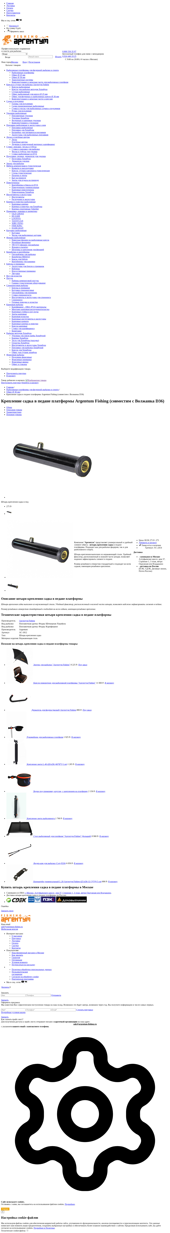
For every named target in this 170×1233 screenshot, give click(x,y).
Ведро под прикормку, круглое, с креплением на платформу (60, 791)
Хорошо (5, 1209)
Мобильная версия (9, 929)
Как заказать (17, 955)
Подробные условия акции (13, 1012)
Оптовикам (17, 960)
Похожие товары (14, 414)
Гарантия (16, 957)
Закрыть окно (7, 911)
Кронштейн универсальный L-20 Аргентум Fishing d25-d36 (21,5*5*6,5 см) (67, 881)
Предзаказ (16, 938)
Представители (13, 13)
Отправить (56, 995)
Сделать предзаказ (84, 1010)
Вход (25, 62)
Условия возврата (19, 962)
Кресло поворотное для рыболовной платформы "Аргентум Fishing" (64, 683)
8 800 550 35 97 (69, 51)
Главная (10, 3)
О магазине (17, 936)
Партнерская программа (23, 979)
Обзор (9, 407)
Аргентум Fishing (27, 621)
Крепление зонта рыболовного (41, 818)
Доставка (10, 6)
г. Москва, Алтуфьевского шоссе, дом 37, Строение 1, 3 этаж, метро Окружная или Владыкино (68, 893)
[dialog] (85, 1119)
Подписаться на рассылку (23, 965)
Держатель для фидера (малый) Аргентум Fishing (54, 710)
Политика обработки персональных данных (32, 969)
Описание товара (14, 410)
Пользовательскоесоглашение (20, 973)
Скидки (9, 10)
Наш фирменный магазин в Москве (28, 953)
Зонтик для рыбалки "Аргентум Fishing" (51, 665)
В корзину (11, 376)
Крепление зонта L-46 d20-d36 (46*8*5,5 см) (47, 764)
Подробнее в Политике (44, 1228)
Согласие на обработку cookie (25, 977)
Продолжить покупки (16, 373)
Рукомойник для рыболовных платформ (45, 737)
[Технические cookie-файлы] (27, 1231)
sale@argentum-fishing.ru (12, 927)
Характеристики (13, 412)
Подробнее (70, 1204)
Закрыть (4, 1000)
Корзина (13, 26)
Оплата (9, 8)
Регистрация (34, 62)
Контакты (10, 15)
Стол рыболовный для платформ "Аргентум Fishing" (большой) (62, 836)
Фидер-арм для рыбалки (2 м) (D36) (49, 863)
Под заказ (82, 665)
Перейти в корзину (30, 383)
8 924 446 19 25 (69, 56)
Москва (14, 62)
